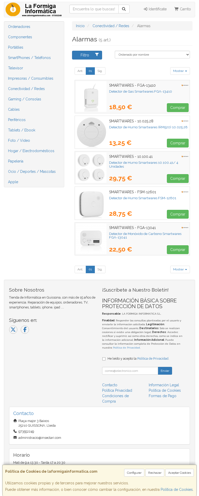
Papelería (15, 161)
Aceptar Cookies (179, 473)
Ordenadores (19, 27)
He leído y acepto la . (138, 358)
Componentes (20, 37)
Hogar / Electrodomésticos (31, 151)
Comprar (177, 108)
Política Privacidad (117, 390)
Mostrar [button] (178, 71)
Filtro (85, 55)
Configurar (134, 473)
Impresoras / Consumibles (30, 78)
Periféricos (17, 120)
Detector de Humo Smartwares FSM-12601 (142, 198)
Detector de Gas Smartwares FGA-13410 (140, 91)
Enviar (165, 371)
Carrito (185, 9)
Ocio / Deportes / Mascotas (32, 171)
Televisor (15, 68)
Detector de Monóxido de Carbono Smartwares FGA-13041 (145, 236)
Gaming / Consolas (24, 99)
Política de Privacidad (126, 347)
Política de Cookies (177, 489)
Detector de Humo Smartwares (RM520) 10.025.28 (148, 127)
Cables (14, 109)
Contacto (109, 385)
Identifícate (157, 9)
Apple (13, 182)
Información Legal (164, 385)
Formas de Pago (162, 396)
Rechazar (154, 473)
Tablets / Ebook (21, 130)
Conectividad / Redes (26, 89)
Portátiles (15, 47)
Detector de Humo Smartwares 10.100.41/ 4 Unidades (143, 164)
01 (90, 71)
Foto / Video (19, 140)
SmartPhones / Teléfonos (29, 58)
